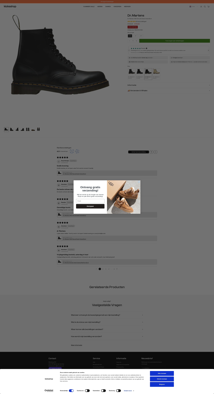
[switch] (87, 390)
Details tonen (128, 390)
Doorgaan (90, 206)
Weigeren (162, 384)
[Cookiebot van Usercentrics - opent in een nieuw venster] (49, 390)
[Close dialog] (139, 182)
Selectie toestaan (162, 379)
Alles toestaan (162, 373)
